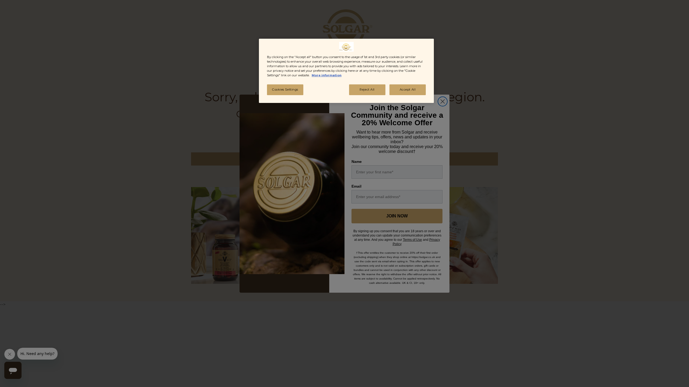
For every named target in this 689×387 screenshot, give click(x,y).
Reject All (367, 89)
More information (327, 75)
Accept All (408, 89)
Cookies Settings (285, 89)
